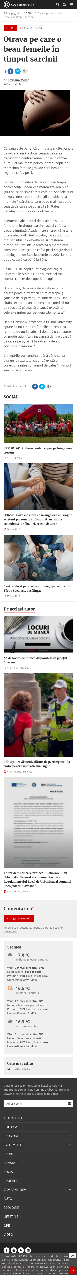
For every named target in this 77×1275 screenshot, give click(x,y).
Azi (9, 1068)
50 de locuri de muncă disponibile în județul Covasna (35, 660)
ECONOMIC (12, 1136)
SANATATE (11, 1163)
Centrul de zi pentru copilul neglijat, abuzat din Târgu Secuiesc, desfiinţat (38, 588)
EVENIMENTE (13, 1145)
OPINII (8, 1225)
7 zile (16, 1068)
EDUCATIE (11, 1180)
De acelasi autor (19, 609)
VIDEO (8, 1234)
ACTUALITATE (13, 1118)
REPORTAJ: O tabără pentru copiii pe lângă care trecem (38, 450)
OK (72, 1255)
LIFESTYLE (11, 1216)
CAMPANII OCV (15, 1189)
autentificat (26, 927)
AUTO (8, 1198)
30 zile (26, 1068)
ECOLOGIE (11, 1207)
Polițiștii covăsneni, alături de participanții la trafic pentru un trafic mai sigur (37, 764)
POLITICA (10, 1127)
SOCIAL (28, 13)
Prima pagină (12, 13)
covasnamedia (22, 4)
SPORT (9, 1154)
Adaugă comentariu (19, 918)
